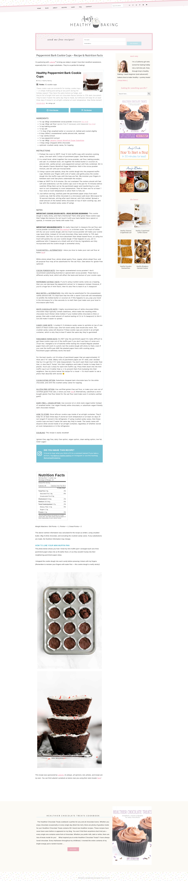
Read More (73, 849)
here (43, 252)
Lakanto (52, 62)
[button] (37, 103)
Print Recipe (53, 110)
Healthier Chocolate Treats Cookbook (73, 816)
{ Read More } (123, 80)
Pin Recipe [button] (88, 110)
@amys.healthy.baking (62, 456)
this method (64, 229)
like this (84, 122)
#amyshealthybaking (52, 458)
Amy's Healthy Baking (94, 20)
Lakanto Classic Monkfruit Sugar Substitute (67, 140)
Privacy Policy (105, 878)
